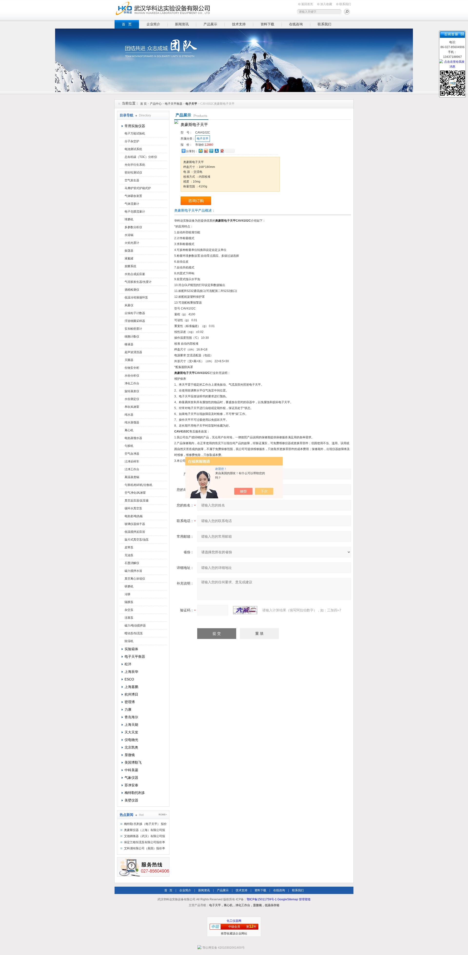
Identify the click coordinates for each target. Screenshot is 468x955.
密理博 (130, 702)
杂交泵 (129, 610)
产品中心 (156, 103)
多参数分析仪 (133, 227)
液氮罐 (129, 258)
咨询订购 (196, 201)
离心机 (129, 430)
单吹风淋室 (132, 407)
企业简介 (153, 24)
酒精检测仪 (132, 289)
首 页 (127, 24)
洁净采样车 (132, 461)
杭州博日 (131, 694)
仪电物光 (131, 740)
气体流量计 (132, 203)
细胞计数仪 (132, 336)
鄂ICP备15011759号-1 (262, 899)
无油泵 (129, 555)
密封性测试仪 (133, 172)
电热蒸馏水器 (133, 438)
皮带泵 (129, 547)
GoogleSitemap (287, 899)
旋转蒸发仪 (132, 391)
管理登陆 (305, 899)
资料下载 (267, 24)
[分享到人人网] (216, 151)
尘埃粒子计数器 (135, 313)
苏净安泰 (131, 785)
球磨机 (129, 219)
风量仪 (129, 305)
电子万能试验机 (135, 133)
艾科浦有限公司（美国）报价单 (144, 848)
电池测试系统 (133, 149)
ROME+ (163, 814)
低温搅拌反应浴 (135, 532)
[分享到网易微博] (221, 151)
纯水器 (129, 414)
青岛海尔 (131, 717)
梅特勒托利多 (135, 793)
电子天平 (202, 138)
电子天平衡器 (173, 103)
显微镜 (130, 755)
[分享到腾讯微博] (211, 151)
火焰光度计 (132, 243)
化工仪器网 (234, 921)
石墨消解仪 (132, 563)
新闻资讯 (182, 24)
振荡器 (129, 250)
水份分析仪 (132, 375)
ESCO (129, 679)
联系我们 (345, 4)
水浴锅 (129, 235)
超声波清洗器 (133, 352)
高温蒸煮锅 (132, 477)
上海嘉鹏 (131, 687)
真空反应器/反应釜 (137, 500)
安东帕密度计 (133, 328)
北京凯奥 (131, 747)
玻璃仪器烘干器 (135, 524)
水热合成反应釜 (135, 274)
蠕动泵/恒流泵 (134, 633)
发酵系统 (130, 266)
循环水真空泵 (133, 508)
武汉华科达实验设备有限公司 (163, 9)
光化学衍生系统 (135, 164)
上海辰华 (131, 672)
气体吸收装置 (133, 196)
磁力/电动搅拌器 (135, 625)
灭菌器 (129, 360)
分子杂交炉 (132, 141)
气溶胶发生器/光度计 (138, 282)
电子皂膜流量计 (135, 211)
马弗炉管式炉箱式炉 (138, 188)
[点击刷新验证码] (245, 610)
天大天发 (131, 732)
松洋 (128, 664)
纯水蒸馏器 (132, 422)
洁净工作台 (132, 469)
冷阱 (127, 594)
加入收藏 (326, 4)
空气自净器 (132, 453)
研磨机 (129, 586)
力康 (128, 709)
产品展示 (210, 24)
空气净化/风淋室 (135, 492)
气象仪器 (131, 778)
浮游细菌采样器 (135, 321)
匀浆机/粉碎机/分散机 (138, 485)
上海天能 (131, 725)
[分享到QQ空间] (200, 151)
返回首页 (307, 4)
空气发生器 (132, 180)
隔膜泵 (129, 602)
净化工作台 (132, 383)
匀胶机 (129, 446)
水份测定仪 (132, 399)
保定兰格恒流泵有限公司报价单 (144, 842)
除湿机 (129, 641)
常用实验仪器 (135, 126)
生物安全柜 (132, 368)
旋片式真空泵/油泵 (137, 539)
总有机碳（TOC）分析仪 (141, 157)
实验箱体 (131, 649)
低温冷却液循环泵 (136, 297)
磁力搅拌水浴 (133, 571)
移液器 (129, 344)
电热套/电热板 (134, 516)
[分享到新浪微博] (205, 151)
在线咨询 (296, 24)
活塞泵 (129, 617)
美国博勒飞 (133, 762)
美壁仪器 (131, 800)
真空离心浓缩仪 (135, 578)
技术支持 (239, 24)
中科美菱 (131, 770)
